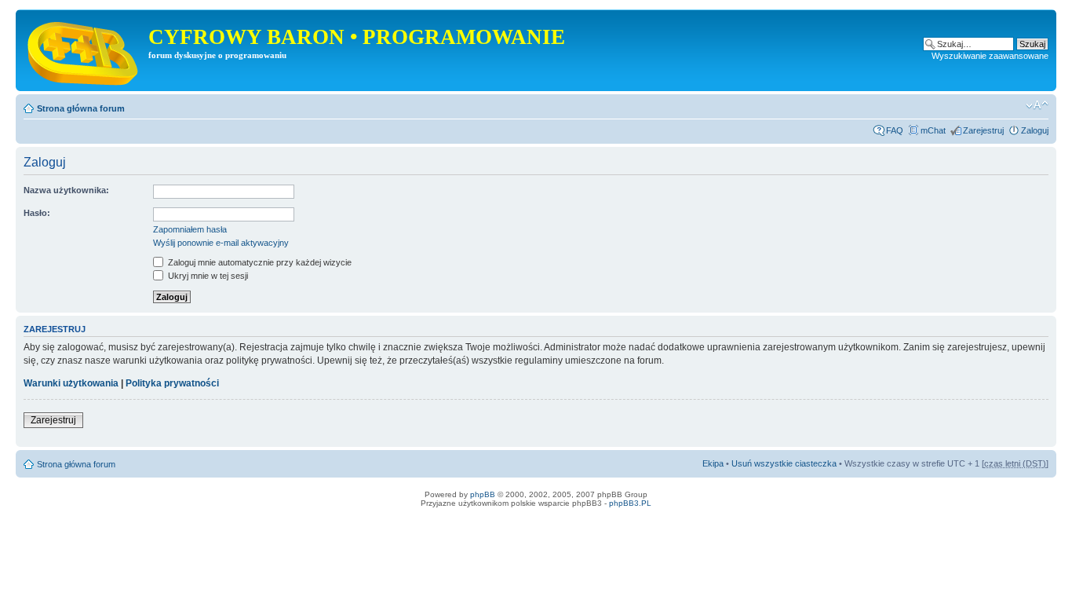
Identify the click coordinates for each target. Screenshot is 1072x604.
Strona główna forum (81, 108)
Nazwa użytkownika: (66, 190)
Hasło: (37, 213)
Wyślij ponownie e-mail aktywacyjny (221, 242)
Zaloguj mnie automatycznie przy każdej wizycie (259, 262)
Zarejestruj (983, 130)
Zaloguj (1034, 130)
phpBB (482, 494)
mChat (933, 130)
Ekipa (713, 463)
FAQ (894, 130)
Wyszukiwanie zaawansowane (990, 55)
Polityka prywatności (172, 383)
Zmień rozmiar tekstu (1037, 105)
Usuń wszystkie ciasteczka (784, 463)
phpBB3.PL (630, 503)
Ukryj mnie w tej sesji (207, 275)
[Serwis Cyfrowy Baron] (84, 50)
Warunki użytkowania (71, 383)
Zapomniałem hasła (190, 229)
